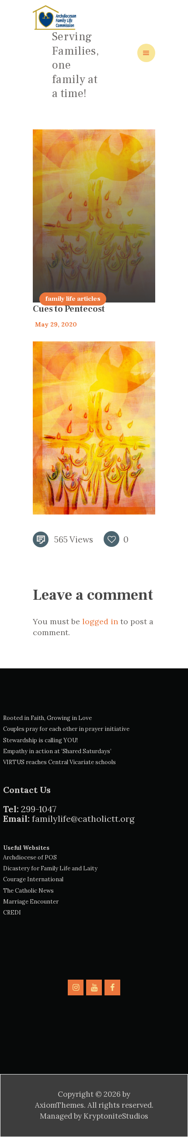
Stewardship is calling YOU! (40, 740)
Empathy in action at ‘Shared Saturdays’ (57, 751)
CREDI (12, 912)
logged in (100, 621)
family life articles (73, 299)
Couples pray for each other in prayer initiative (66, 729)
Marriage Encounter (31, 901)
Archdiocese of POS (30, 857)
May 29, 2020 (56, 324)
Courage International (33, 879)
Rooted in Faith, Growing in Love (47, 718)
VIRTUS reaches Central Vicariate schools (59, 762)
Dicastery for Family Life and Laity (50, 868)
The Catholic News (28, 890)
